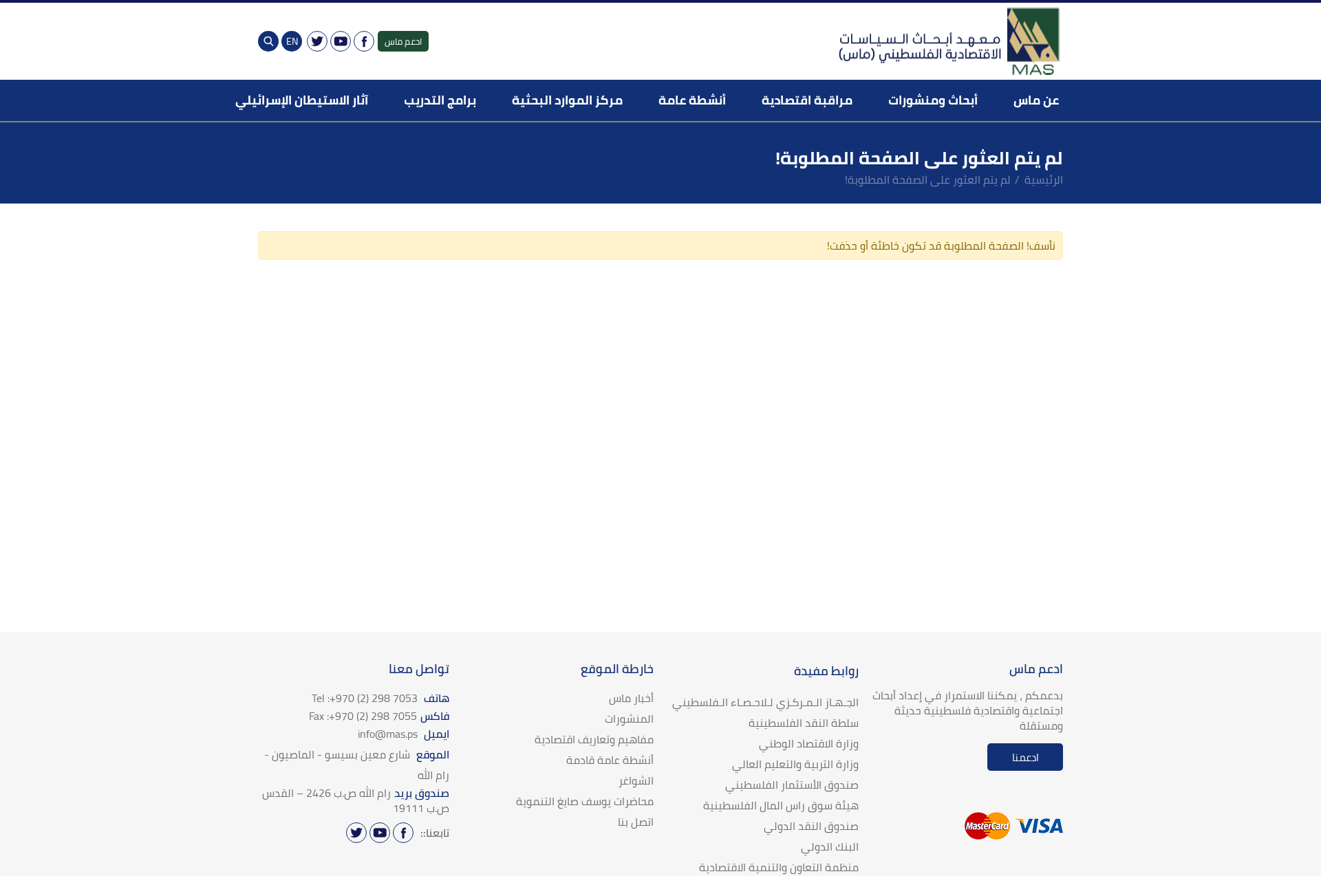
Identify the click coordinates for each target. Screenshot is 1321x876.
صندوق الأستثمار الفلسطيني (792, 784)
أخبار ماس (631, 698)
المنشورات (629, 718)
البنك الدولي (830, 846)
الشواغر (636, 780)
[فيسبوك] (364, 41)
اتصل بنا (636, 821)
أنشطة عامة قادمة (610, 759)
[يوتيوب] (340, 41)
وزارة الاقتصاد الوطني (809, 743)
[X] (317, 41)
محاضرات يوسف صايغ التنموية (585, 801)
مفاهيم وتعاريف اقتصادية (594, 739)
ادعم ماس (403, 41)
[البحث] (268, 41)
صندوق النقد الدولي (811, 825)
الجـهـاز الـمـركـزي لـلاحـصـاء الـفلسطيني (765, 702)
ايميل (403, 733)
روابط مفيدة (826, 670)
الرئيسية (1043, 179)
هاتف (380, 698)
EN (292, 41)
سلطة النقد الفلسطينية (804, 722)
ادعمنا (1025, 757)
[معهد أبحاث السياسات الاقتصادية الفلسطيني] (948, 41)
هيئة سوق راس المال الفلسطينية (781, 805)
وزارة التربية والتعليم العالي (795, 764)
